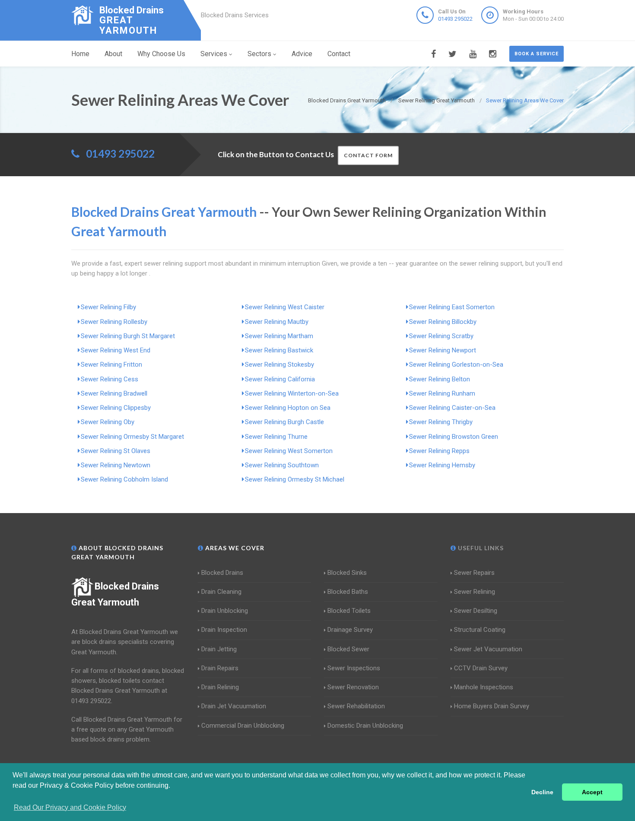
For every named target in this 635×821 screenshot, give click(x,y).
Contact (338, 54)
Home (80, 54)
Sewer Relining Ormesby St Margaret (132, 437)
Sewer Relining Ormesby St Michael (294, 479)
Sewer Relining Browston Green (453, 437)
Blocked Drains (222, 573)
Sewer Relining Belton (439, 379)
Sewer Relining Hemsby (442, 465)
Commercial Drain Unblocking (242, 725)
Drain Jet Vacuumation (233, 706)
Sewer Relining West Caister (284, 307)
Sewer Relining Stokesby (279, 364)
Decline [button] (542, 792)
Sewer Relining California (280, 379)
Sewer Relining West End (115, 350)
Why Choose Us (161, 54)
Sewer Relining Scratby (441, 336)
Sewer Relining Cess (109, 379)
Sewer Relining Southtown (282, 465)
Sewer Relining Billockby (442, 322)
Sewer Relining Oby (107, 422)
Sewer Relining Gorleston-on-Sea (456, 364)
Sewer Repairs (474, 573)
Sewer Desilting (475, 611)
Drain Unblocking (224, 611)
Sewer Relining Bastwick (279, 350)
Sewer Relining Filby (108, 307)
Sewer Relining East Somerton (452, 307)
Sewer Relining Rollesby (114, 322)
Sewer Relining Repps (439, 451)
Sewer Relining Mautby (276, 322)
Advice (302, 54)
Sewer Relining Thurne (276, 437)
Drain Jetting (219, 649)
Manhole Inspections (483, 687)
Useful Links (480, 548)
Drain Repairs (219, 668)
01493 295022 (455, 19)
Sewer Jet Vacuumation (488, 649)
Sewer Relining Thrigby (441, 422)
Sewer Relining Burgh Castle (284, 422)
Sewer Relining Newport (442, 350)
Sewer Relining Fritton (111, 364)
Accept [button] (592, 792)
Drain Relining (220, 687)
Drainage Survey (350, 630)
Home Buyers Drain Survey (491, 706)
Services (213, 54)
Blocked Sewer (348, 649)
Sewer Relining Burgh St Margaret (128, 336)
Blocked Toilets (349, 611)
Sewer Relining (474, 592)
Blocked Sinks (347, 573)
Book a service (536, 54)
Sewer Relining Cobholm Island (124, 479)
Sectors (259, 54)
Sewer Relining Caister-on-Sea (452, 408)
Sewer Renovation (353, 687)
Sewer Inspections (353, 668)
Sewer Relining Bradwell (114, 393)
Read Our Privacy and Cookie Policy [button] (70, 807)
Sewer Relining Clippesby (116, 408)
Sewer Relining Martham (279, 336)
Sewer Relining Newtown (115, 465)
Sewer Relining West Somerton (289, 451)
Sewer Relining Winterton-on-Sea (292, 393)
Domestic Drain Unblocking (365, 725)
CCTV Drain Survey (481, 668)
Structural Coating (479, 630)
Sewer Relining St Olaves (115, 451)
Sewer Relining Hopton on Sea (287, 408)
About (113, 54)
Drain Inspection (224, 630)
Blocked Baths (347, 592)
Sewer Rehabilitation (356, 706)
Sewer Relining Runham (442, 393)
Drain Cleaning (221, 592)
